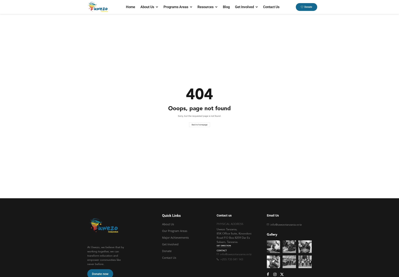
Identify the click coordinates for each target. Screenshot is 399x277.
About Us (147, 7)
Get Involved (244, 7)
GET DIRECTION (224, 245)
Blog (226, 7)
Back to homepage (199, 124)
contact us (271, 7)
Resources (205, 7)
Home (130, 7)
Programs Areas (175, 7)
